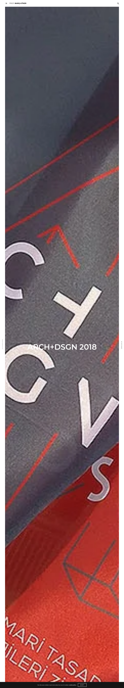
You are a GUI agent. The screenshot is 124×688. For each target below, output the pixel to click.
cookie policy (72, 685)
